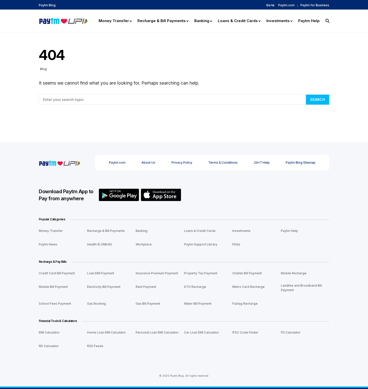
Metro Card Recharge (248, 287)
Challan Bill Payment (247, 273)
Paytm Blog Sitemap (300, 162)
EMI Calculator (49, 332)
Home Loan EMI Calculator (106, 332)
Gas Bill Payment (148, 303)
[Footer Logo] (59, 162)
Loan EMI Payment (100, 273)
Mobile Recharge (293, 273)
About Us (148, 162)
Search (317, 99)
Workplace (144, 244)
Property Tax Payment (200, 273)
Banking (141, 231)
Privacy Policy (181, 162)
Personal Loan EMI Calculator (157, 332)
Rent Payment (146, 287)
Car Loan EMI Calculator (201, 332)
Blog (43, 69)
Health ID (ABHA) (99, 244)
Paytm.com (286, 5)
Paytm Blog (47, 5)
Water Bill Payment (198, 303)
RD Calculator (49, 346)
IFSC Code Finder (245, 332)
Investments (241, 231)
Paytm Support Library (200, 244)
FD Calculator (291, 332)
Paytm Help (289, 231)
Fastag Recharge (245, 303)
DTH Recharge (195, 287)
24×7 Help (262, 162)
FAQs (236, 244)
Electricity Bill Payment (103, 287)
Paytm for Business (314, 5)
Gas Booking (96, 303)
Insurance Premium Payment (157, 273)
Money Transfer (51, 231)
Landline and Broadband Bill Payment (301, 288)
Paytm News (48, 244)
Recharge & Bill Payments (106, 231)
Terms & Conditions (223, 162)
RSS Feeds (95, 346)
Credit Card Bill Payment (57, 273)
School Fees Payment (55, 303)
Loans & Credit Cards (200, 231)
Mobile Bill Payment (53, 287)
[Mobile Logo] (63, 20)
